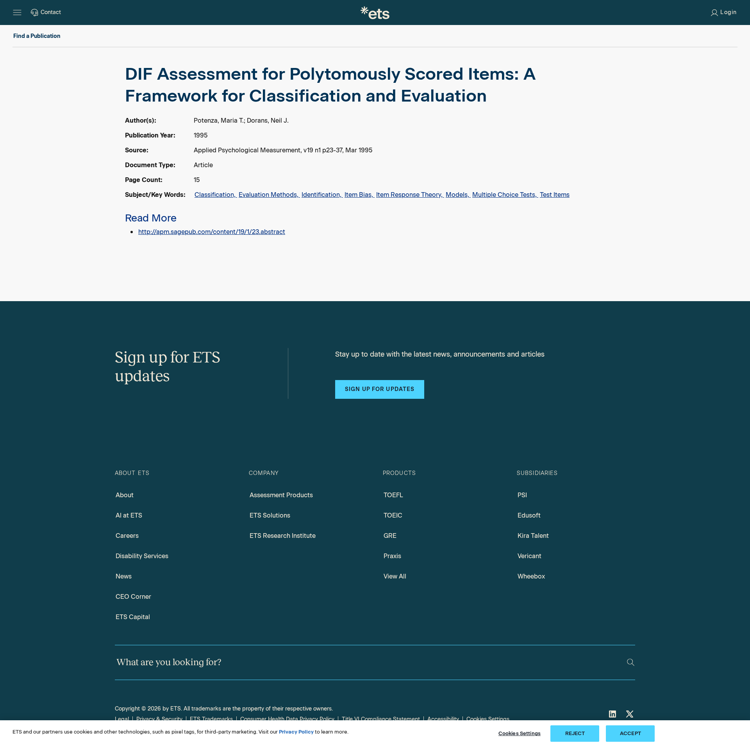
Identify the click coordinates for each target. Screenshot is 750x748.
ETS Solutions (270, 515)
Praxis (392, 556)
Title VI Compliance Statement (381, 719)
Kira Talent (533, 535)
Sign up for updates (379, 389)
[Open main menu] (17, 12)
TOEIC (393, 515)
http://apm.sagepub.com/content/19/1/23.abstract (211, 232)
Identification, (322, 194)
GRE (390, 535)
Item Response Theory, (410, 194)
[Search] (630, 662)
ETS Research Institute (283, 535)
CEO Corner (133, 596)
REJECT (575, 733)
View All (395, 576)
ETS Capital (133, 617)
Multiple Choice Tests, (505, 194)
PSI (522, 495)
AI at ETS (129, 515)
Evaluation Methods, (269, 194)
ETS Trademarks (211, 719)
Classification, (216, 194)
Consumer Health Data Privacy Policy (287, 719)
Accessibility (443, 719)
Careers (127, 535)
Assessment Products (281, 495)
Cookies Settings (487, 719)
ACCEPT (630, 733)
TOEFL (393, 495)
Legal (122, 719)
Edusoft (529, 515)
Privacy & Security (159, 719)
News (124, 576)
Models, (458, 194)
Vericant (529, 556)
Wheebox (531, 576)
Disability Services (142, 556)
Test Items (555, 194)
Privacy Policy (296, 732)
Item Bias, (360, 194)
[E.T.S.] (375, 12)
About (125, 495)
